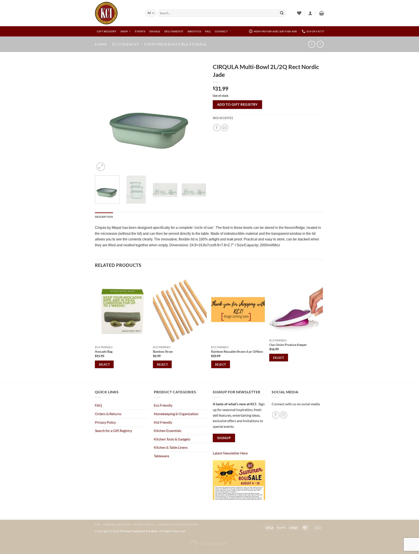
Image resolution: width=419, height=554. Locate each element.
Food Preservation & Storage (175, 44)
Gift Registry (106, 31)
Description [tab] (104, 216)
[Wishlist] (299, 13)
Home (101, 44)
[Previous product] (320, 44)
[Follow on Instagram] (283, 415)
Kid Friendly (163, 422)
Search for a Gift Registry (113, 430)
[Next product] (311, 44)
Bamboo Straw (163, 351)
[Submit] (281, 13)
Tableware (161, 456)
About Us (194, 31)
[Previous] (102, 116)
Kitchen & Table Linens (171, 447)
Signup (224, 438)
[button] (310, 13)
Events (140, 31)
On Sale (154, 31)
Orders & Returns (108, 414)
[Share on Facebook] (216, 127)
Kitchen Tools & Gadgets (172, 439)
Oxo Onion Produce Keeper (288, 345)
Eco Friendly (125, 44)
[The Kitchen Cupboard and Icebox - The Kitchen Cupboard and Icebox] (117, 13)
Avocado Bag (103, 351)
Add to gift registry (237, 104)
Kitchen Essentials (167, 430)
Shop (124, 31)
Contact (221, 31)
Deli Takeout (173, 31)
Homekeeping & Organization (176, 414)
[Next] (199, 116)
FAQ (208, 31)
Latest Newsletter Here (230, 453)
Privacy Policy (105, 422)
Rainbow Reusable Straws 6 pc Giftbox (237, 351)
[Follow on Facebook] (275, 415)
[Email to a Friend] (224, 127)
